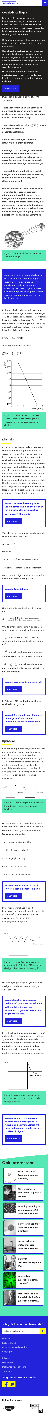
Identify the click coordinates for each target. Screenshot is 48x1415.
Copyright (7, 1351)
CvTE (7, 288)
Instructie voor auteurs (14, 1366)
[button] (45, 3)
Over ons (7, 1338)
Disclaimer (7, 1362)
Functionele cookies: (23, 43)
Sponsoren (7, 1371)
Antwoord (12, 521)
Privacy (6, 1358)
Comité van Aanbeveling (15, 1347)
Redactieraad (9, 1342)
